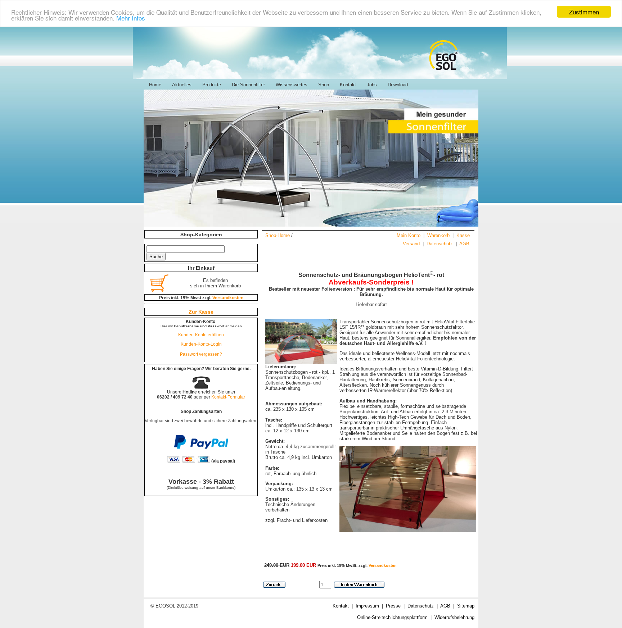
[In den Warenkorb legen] (359, 585)
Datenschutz (440, 243)
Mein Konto (408, 235)
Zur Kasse (201, 312)
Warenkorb (438, 235)
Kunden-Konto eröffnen (201, 334)
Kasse (463, 235)
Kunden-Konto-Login (201, 344)
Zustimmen (584, 11)
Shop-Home (277, 235)
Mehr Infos (130, 18)
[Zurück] (274, 585)
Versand (411, 243)
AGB (464, 243)
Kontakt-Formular (228, 397)
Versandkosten (383, 565)
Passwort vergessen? (201, 354)
